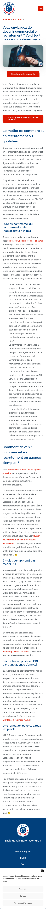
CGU (23, 864)
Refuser (23, 896)
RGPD (23, 858)
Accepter (23, 889)
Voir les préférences (23, 903)
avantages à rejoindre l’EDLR (16, 720)
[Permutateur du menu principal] (40, 8)
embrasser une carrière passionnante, (25, 241)
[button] (42, 871)
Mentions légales (23, 851)
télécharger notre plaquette (16, 651)
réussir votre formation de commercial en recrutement (21, 540)
